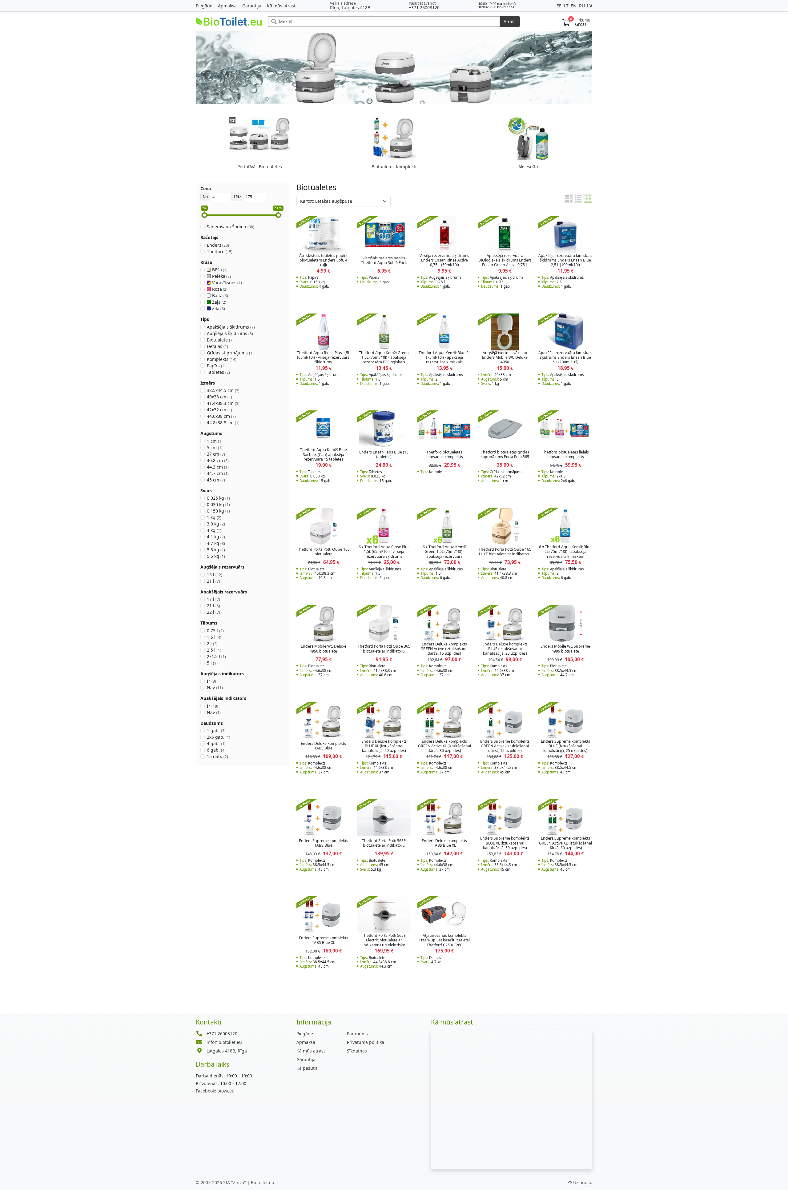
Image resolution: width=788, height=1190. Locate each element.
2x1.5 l (216, 656)
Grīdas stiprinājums (230, 353)
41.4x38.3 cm (223, 403)
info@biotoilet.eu (224, 1042)
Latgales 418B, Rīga (227, 1051)
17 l (213, 599)
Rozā (219, 289)
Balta (219, 295)
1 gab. (216, 730)
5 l (212, 663)
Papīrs (216, 366)
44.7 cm (218, 473)
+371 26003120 (424, 7)
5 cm (215, 447)
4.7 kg (216, 543)
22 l (213, 612)
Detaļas (217, 346)
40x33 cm (219, 397)
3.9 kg (216, 524)
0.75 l (215, 630)
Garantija (251, 6)
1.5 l (214, 637)
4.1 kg (216, 537)
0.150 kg (218, 511)
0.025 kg (218, 498)
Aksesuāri (528, 167)
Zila (218, 308)
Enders (218, 245)
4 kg (214, 530)
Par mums (357, 1033)
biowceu (215, 1091)
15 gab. (217, 756)
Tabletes (218, 372)
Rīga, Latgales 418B (350, 7)
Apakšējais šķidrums (231, 327)
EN (574, 6)
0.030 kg (218, 504)
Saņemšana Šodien (230, 227)
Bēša (219, 270)
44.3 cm (218, 467)
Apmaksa (227, 6)
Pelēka (221, 276)
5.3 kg (216, 550)
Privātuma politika (365, 1042)
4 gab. (216, 743)
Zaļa (219, 302)
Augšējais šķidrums (230, 333)
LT (567, 6)
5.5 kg (216, 556)
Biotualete (220, 340)
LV (589, 6)
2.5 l (214, 650)
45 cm (216, 480)
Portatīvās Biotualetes (259, 167)
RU (582, 6)
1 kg (214, 517)
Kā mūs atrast (281, 6)
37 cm (216, 454)
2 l (212, 643)
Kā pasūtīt (306, 1068)
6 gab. (216, 750)
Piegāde (204, 6)
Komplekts (221, 359)
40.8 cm (218, 460)
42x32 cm (219, 410)
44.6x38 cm (221, 416)
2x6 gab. (218, 737)
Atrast (510, 21)
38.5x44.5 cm (223, 390)
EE (560, 6)
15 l (214, 574)
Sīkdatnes (357, 1051)
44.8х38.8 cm (223, 422)
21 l (213, 581)
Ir (211, 681)
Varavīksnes (226, 283)
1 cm (215, 441)
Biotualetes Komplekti (394, 167)
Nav (215, 687)
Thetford (220, 251)
